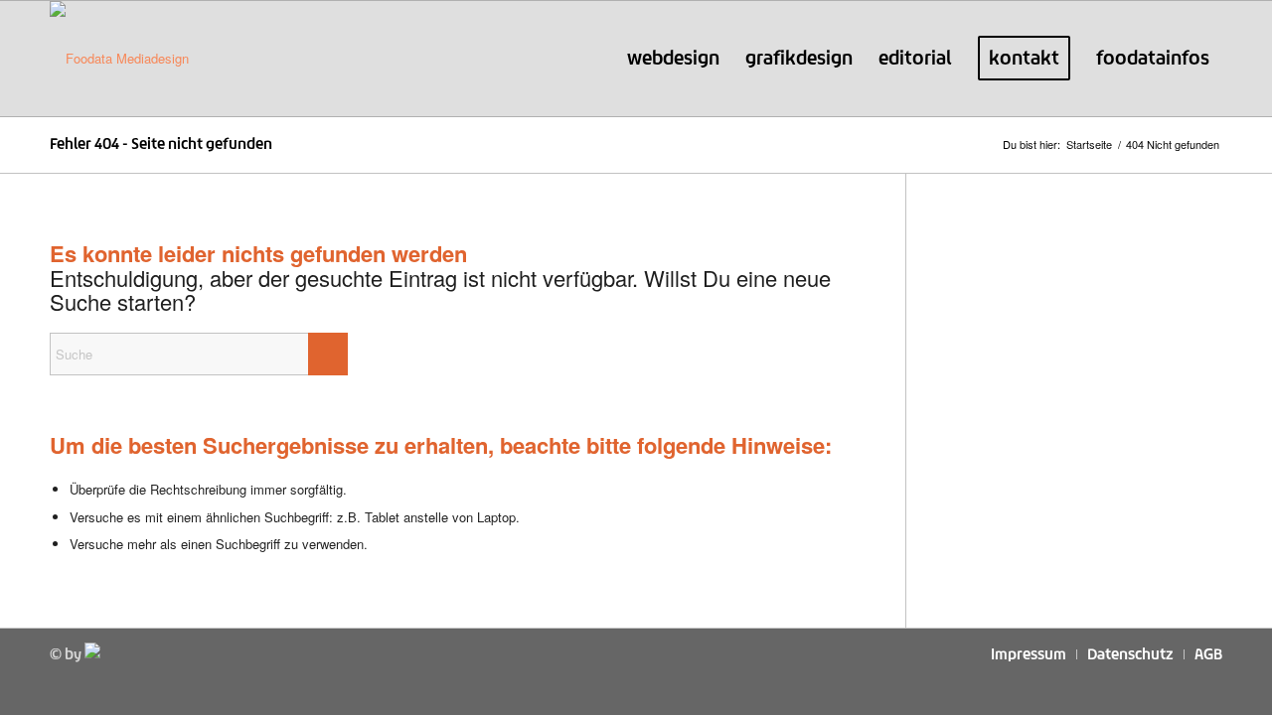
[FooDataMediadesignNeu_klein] (119, 58)
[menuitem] (673, 58)
